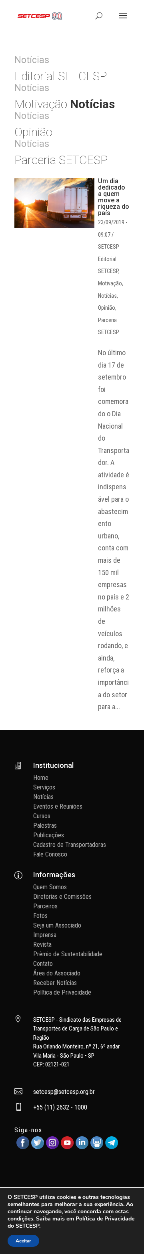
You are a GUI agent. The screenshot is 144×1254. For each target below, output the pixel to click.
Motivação (110, 283)
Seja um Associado (57, 925)
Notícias (107, 296)
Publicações (48, 835)
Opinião (106, 308)
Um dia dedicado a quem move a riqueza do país (113, 197)
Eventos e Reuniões (57, 806)
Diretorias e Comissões (62, 896)
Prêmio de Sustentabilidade (67, 954)
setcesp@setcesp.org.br (64, 1092)
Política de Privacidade (62, 992)
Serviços (44, 787)
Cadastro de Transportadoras (69, 845)
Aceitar (23, 1241)
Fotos (40, 916)
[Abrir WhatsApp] (124, 1234)
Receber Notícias (55, 983)
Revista (42, 944)
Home (40, 777)
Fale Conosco (50, 854)
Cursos (41, 816)
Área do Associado (56, 973)
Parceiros (45, 906)
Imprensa (44, 935)
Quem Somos (50, 887)
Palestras (45, 825)
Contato (43, 963)
